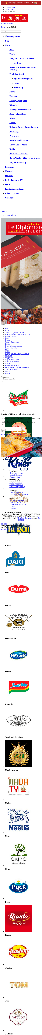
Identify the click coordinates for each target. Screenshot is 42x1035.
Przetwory (8, 356)
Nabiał (7, 363)
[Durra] (18, 602)
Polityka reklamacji (16, 463)
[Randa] (18, 931)
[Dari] (15, 569)
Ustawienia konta (15, 475)
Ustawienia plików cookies (18, 465)
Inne (6, 328)
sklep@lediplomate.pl (24, 518)
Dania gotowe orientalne (13, 346)
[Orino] (18, 865)
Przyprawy (9, 358)
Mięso (7, 350)
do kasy (3, 27)
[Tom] (18, 997)
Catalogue (13, 508)
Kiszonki (8, 344)
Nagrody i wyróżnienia (17, 504)
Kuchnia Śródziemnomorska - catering (18, 334)
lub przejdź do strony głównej (11, 434)
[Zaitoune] (18, 1030)
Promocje (8, 373)
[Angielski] (17, 11)
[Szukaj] (2, 431)
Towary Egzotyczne (12, 342)
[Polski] (16, 11)
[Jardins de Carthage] (18, 734)
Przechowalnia (14, 477)
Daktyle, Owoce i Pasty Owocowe (17, 354)
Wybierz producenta (8, 379)
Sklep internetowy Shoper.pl (10, 529)
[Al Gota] (18, 410)
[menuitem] (7, 41)
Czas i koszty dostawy (17, 487)
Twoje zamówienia (16, 473)
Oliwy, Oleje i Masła (12, 361)
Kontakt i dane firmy (16, 500)
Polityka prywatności (16, 492)
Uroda (7, 330)
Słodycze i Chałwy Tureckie (14, 332)
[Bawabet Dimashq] (18, 509)
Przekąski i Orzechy (12, 365)
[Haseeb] (18, 668)
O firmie (12, 506)
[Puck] (18, 898)
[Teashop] (18, 964)
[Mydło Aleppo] (18, 767)
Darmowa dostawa (16, 485)
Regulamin (13, 467)
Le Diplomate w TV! (16, 502)
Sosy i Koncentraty (11, 369)
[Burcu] (18, 542)
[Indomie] (18, 701)
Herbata (8, 340)
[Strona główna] (14, 22)
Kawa (7, 338)
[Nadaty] (18, 800)
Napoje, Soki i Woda (12, 359)
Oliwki (7, 352)
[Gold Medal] (18, 635)
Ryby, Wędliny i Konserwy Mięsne (17, 367)
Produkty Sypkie (11, 336)
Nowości (8, 371)
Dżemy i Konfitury (11, 348)
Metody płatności (15, 483)
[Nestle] (18, 833)
